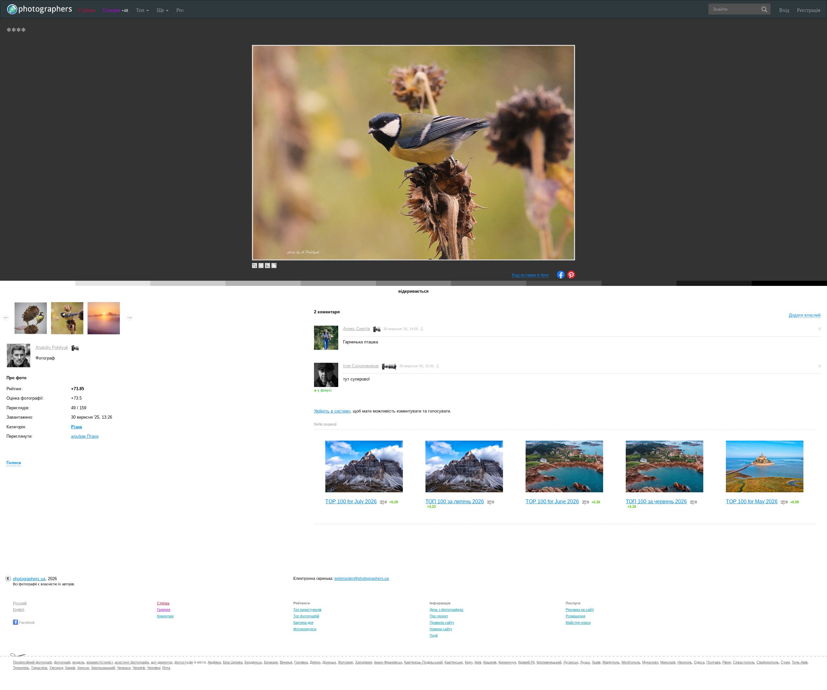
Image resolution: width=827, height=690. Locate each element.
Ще (161, 9)
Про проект (439, 616)
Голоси (13, 462)
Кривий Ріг (526, 662)
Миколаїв (667, 662)
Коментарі (165, 616)
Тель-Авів (800, 662)
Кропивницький (549, 662)
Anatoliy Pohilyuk (52, 347)
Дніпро (315, 662)
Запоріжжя (363, 662)
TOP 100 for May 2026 (752, 501)
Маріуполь (611, 662)
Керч (469, 662)
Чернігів (138, 668)
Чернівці (153, 668)
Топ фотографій (306, 616)
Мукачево (650, 662)
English (18, 610)
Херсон (83, 668)
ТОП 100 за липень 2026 (454, 501)
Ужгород (56, 668)
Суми (785, 662)
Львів (596, 662)
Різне (76, 426)
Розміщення (575, 616)
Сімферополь (768, 662)
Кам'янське (454, 662)
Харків (70, 668)
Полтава (713, 662)
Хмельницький (103, 668)
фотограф (62, 662)
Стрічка (86, 9)
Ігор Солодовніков (361, 365)
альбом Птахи (85, 436)
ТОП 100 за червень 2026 (656, 501)
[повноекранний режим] (274, 265)
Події (434, 635)
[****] (31, 305)
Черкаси (124, 668)
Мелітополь (631, 662)
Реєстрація (808, 9)
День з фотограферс (447, 610)
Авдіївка (214, 662)
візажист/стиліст (100, 662)
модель (78, 662)
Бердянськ (253, 662)
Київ (478, 662)
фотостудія (183, 662)
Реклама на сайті (580, 610)
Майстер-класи (578, 622)
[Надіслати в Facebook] (561, 277)
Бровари (271, 662)
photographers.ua (29, 578)
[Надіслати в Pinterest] (571, 277)
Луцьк (585, 662)
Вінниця (286, 662)
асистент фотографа (132, 662)
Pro (179, 9)
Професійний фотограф (32, 662)
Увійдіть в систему (332, 411)
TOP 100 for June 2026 (552, 501)
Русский (19, 603)
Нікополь (684, 662)
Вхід (784, 9)
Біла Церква (233, 662)
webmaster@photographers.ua (361, 578)
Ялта (166, 668)
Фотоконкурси (304, 629)
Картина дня (303, 622)
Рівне (726, 662)
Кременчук (507, 662)
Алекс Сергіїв (356, 328)
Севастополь (744, 662)
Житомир (345, 662)
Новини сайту (441, 629)
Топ (141, 9)
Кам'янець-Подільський (423, 662)
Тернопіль (21, 668)
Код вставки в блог (530, 275)
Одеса (699, 662)
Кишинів (490, 662)
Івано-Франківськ (388, 662)
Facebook (26, 622)
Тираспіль (39, 668)
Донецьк (329, 662)
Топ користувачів (307, 610)
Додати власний (805, 315)
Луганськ (570, 662)
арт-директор (162, 662)
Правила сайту (442, 622)
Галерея (115, 9)
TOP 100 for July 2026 (351, 501)
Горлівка (301, 662)
